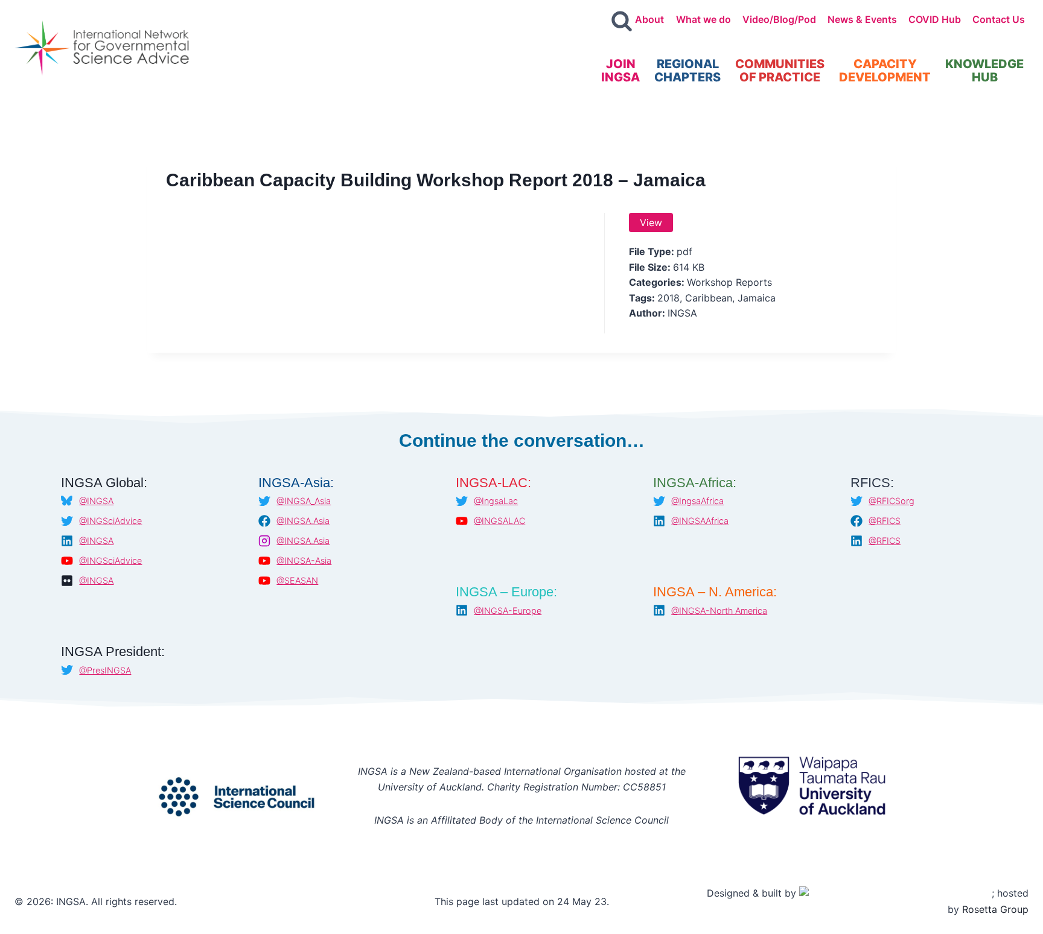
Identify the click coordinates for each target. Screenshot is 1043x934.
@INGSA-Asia (303, 560)
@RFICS (885, 521)
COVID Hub (934, 19)
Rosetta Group (995, 909)
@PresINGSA (105, 670)
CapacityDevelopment (885, 70)
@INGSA (96, 501)
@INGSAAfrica (700, 521)
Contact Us (998, 19)
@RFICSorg (891, 501)
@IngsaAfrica (697, 501)
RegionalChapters (687, 70)
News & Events (862, 19)
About (649, 19)
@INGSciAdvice (110, 521)
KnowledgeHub (984, 70)
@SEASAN (297, 580)
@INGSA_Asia (303, 501)
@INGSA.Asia (303, 521)
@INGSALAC (499, 521)
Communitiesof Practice (780, 70)
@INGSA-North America (719, 610)
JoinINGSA (620, 70)
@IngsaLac (496, 501)
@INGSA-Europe (507, 610)
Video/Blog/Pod (779, 19)
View (651, 222)
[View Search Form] (622, 22)
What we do (703, 19)
